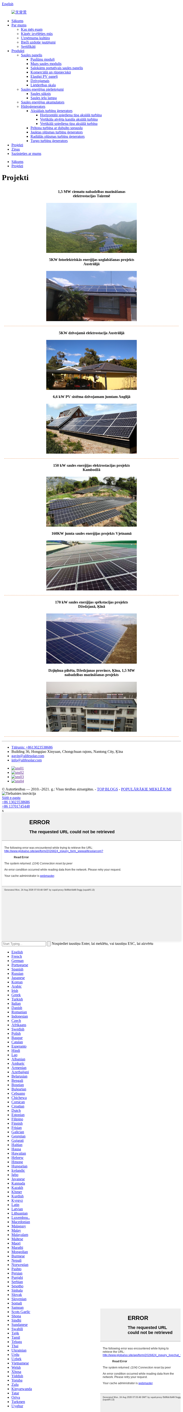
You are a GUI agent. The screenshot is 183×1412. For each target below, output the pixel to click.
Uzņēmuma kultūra (35, 38)
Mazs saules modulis (45, 64)
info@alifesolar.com (26, 760)
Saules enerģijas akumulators (42, 102)
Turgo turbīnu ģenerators (49, 141)
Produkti (17, 51)
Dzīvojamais (39, 81)
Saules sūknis (40, 94)
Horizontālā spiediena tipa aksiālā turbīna (71, 115)
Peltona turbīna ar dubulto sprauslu (56, 128)
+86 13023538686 (16, 802)
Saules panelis (31, 55)
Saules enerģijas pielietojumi (42, 89)
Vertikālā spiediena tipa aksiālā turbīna (68, 124)
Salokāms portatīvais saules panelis (56, 68)
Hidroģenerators (33, 106)
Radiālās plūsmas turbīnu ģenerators (57, 136)
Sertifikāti (28, 46)
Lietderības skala (43, 85)
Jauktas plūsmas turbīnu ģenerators (56, 132)
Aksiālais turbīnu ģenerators (51, 111)
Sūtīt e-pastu (11, 798)
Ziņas (15, 149)
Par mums (18, 25)
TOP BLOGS (107, 789)
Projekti (17, 145)
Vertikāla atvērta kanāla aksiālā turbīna (69, 119)
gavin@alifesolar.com (27, 756)
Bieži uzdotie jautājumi (38, 42)
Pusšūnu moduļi (42, 59)
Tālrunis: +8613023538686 (32, 747)
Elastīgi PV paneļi (44, 76)
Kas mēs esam (31, 29)
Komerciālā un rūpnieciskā (50, 72)
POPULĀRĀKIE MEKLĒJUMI (146, 789)
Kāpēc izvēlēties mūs (37, 34)
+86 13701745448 (16, 806)
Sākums (17, 21)
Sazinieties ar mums (26, 154)
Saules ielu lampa (43, 98)
